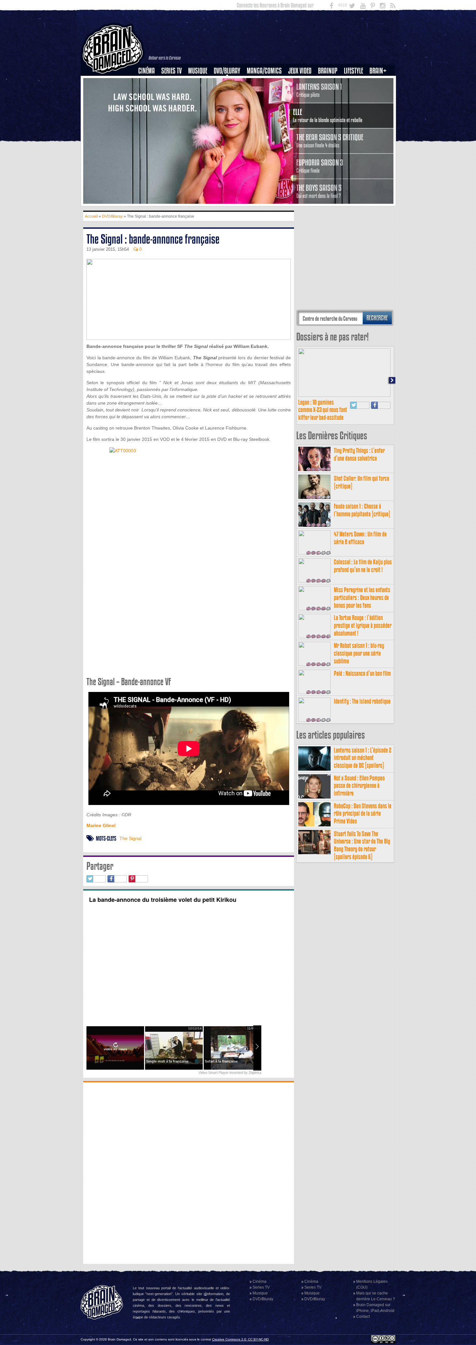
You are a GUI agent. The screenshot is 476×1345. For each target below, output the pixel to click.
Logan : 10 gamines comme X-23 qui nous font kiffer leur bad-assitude (322, 409)
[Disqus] (188, 1172)
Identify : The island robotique (362, 701)
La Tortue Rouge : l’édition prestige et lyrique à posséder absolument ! (362, 625)
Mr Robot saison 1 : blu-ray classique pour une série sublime (359, 653)
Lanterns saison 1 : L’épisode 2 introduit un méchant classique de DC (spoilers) (362, 757)
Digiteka (255, 1073)
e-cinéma (149, 104)
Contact (363, 1316)
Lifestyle (353, 70)
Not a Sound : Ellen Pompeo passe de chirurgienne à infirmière (359, 785)
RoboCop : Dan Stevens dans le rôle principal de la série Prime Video (362, 813)
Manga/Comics (264, 70)
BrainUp (327, 70)
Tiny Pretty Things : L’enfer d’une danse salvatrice (359, 454)
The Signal (130, 838)
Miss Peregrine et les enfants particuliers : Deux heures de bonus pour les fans (362, 597)
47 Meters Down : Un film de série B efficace (360, 538)
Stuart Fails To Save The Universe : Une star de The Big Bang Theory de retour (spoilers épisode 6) (362, 845)
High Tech (355, 104)
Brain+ (378, 70)
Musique (197, 70)
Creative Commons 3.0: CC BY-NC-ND (240, 1339)
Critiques (149, 82)
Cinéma (146, 70)
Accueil (91, 216)
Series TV (171, 70)
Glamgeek (355, 93)
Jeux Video (300, 70)
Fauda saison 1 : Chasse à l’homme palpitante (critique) (362, 510)
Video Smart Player (213, 1073)
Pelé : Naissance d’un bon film (362, 673)
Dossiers (149, 93)
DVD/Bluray (227, 70)
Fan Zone (380, 82)
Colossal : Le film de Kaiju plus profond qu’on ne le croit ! (363, 565)
